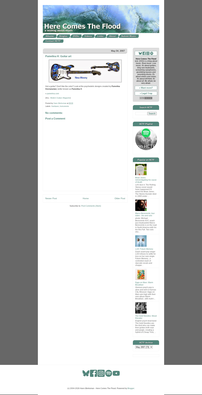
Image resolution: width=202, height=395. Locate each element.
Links (101, 36)
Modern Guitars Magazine (60, 98)
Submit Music (128, 36)
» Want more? (146, 88)
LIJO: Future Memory (144, 249)
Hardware (55, 106)
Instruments (64, 106)
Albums (50, 36)
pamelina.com (53, 93)
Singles (63, 36)
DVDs (76, 36)
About (112, 36)
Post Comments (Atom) (91, 206)
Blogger (131, 388)
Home (86, 198)
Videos (88, 36)
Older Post (120, 198)
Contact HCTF (53, 41)
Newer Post (51, 198)
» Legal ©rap (146, 93)
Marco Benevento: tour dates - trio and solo (145, 214)
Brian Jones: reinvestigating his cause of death (146, 180)
